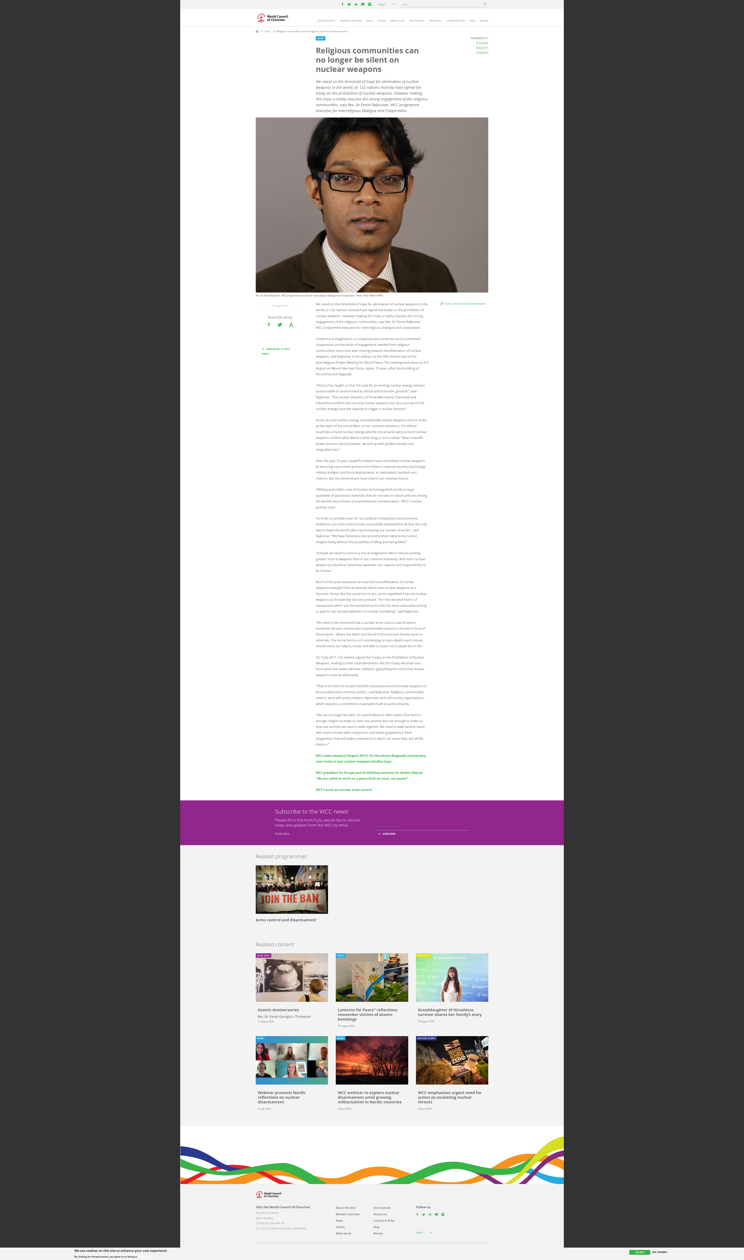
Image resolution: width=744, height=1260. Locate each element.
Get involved (416, 20)
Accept (639, 1252)
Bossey (484, 20)
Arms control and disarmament (465, 304)
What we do (397, 20)
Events (382, 20)
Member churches (351, 20)
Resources (435, 20)
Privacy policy (282, 833)
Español (482, 52)
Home (257, 31)
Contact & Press (455, 20)
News (369, 20)
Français (482, 43)
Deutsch (482, 48)
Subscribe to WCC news (276, 351)
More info (143, 1256)
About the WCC (326, 20)
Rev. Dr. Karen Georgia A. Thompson (284, 1016)
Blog (472, 20)
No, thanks (660, 1252)
